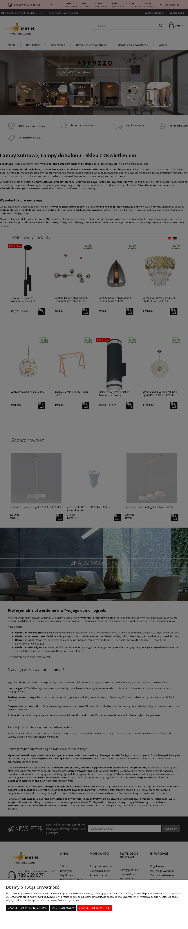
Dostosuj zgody (63, 908)
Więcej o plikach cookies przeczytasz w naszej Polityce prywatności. (43, 900)
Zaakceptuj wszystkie (94, 908)
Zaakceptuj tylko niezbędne (27, 908)
